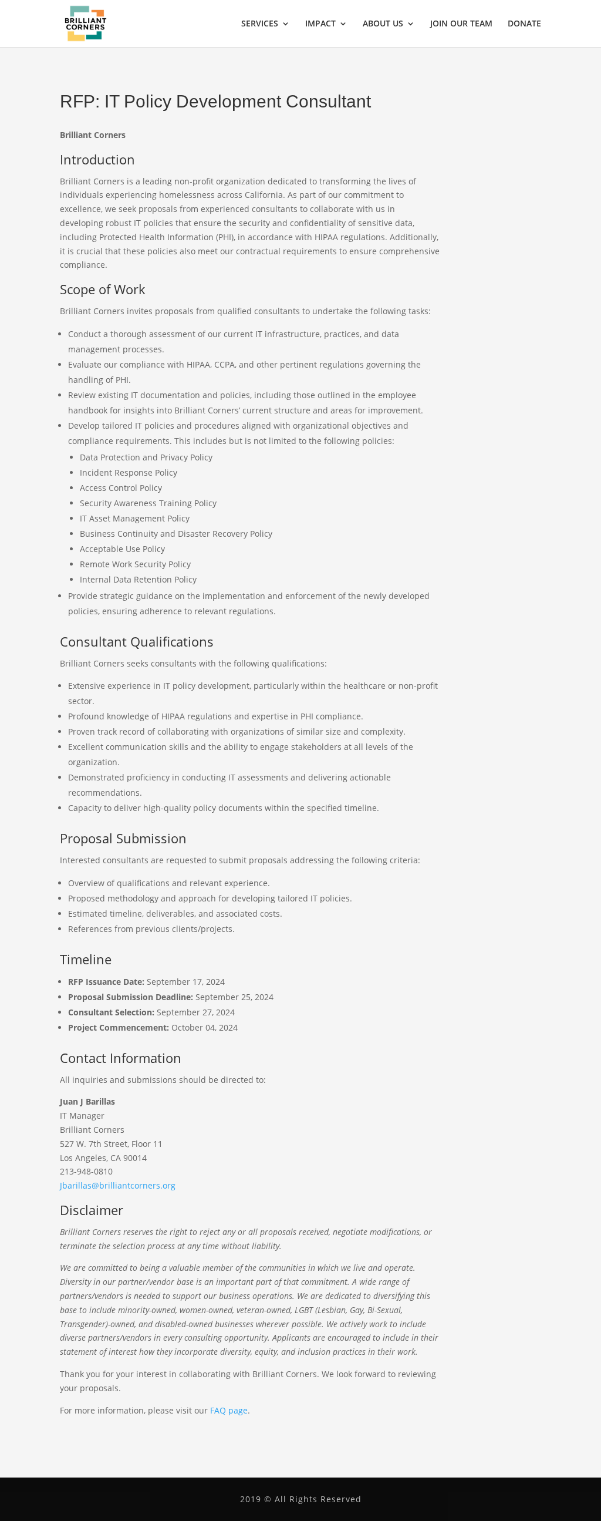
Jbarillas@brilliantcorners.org (117, 1185)
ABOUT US (383, 24)
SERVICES (259, 24)
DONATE (524, 24)
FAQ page (229, 1410)
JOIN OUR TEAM (461, 24)
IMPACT (320, 24)
